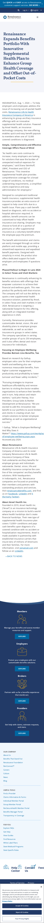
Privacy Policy (7, 901)
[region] (22, 903)
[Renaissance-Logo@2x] (12, 16)
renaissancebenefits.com (19, 490)
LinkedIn (23, 493)
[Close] (41, 886)
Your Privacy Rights (22, 919)
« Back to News (14, 556)
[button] (18, 10)
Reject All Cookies (22, 912)
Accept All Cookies (22, 906)
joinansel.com (27, 548)
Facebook (12, 493)
